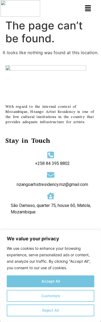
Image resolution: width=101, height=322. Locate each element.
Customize (50, 295)
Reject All (50, 310)
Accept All (50, 281)
